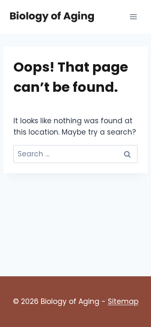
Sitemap (123, 301)
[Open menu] (133, 16)
